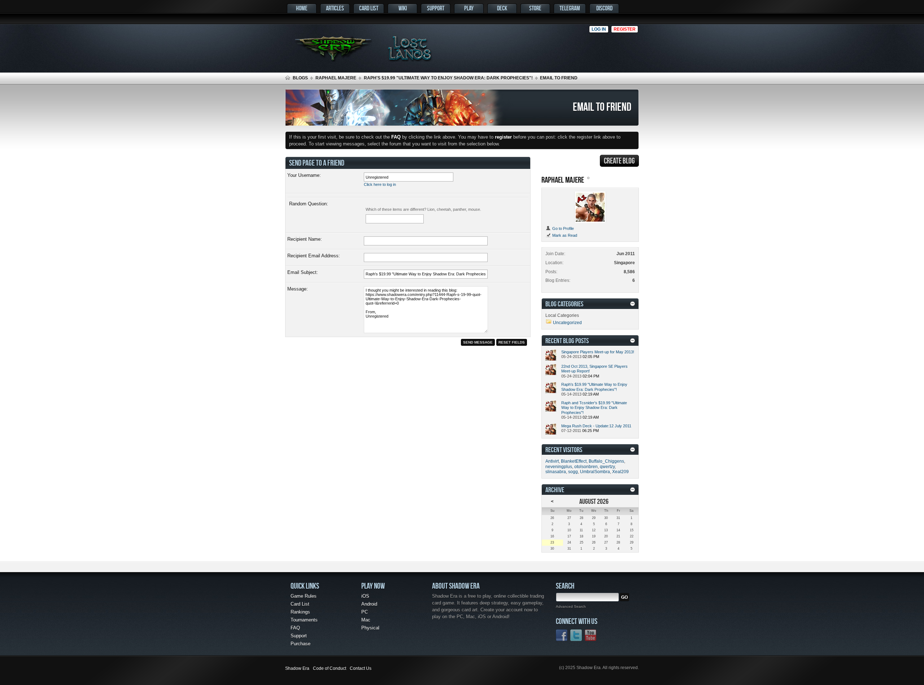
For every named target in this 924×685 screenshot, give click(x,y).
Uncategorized (567, 322)
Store (535, 8)
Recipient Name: (304, 239)
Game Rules (304, 596)
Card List (368, 8)
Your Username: (304, 175)
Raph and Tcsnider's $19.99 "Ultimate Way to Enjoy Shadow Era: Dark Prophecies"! (594, 408)
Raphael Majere (335, 77)
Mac (365, 620)
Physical (370, 628)
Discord (604, 8)
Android (369, 604)
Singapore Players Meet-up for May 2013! (597, 352)
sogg (573, 471)
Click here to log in (380, 184)
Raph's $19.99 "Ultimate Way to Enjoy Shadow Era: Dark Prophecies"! (448, 77)
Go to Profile (562, 228)
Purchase (300, 643)
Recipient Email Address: (313, 255)
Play (469, 8)
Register (625, 29)
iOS (365, 596)
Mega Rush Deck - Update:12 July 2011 (596, 426)
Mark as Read (564, 235)
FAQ (295, 628)
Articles (335, 8)
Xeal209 (620, 471)
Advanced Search (571, 606)
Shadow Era (297, 668)
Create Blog (619, 160)
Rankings (300, 612)
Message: (297, 289)
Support (435, 8)
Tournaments (304, 620)
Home (302, 8)
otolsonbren (586, 466)
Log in (599, 29)
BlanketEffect (574, 461)
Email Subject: (302, 272)
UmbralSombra (595, 471)
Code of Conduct (329, 668)
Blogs (300, 77)
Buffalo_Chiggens (606, 461)
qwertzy (607, 466)
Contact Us (360, 668)
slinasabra (555, 471)
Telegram (569, 8)
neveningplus (558, 466)
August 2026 (594, 501)
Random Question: (308, 203)
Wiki (402, 8)
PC (364, 612)
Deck (502, 8)
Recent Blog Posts (567, 340)
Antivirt (552, 461)
